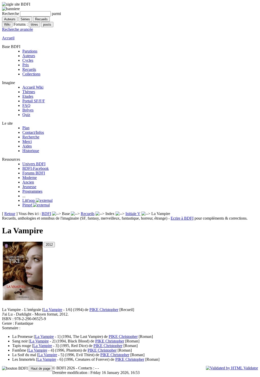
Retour (9, 213)
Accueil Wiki (32, 87)
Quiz (26, 114)
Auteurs (28, 56)
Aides (27, 146)
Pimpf (27, 205)
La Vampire (52, 309)
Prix (25, 65)
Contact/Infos (33, 132)
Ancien (28, 182)
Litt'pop (29, 200)
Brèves (28, 110)
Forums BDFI (33, 173)
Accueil (8, 38)
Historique (30, 151)
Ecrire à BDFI (182, 218)
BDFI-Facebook (35, 168)
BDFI (46, 213)
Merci (27, 141)
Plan (25, 128)
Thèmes (28, 92)
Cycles (27, 60)
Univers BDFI (33, 164)
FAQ (26, 105)
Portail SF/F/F (33, 101)
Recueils (29, 69)
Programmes (32, 191)
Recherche (30, 137)
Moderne (29, 177)
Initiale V (132, 213)
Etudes (27, 96)
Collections (31, 74)
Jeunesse (29, 187)
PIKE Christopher (103, 309)
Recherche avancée (17, 29)
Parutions (29, 51)
